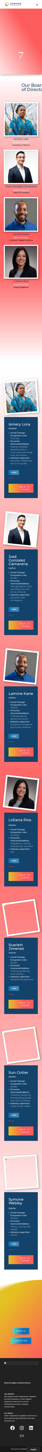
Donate (21, 1331)
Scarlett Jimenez (16, 947)
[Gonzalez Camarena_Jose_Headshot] (20, 543)
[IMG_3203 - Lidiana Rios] (19, 807)
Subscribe (21, 1341)
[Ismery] (22, 412)
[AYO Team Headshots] (19, 904)
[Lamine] (20, 680)
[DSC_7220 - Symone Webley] (20, 1159)
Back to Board (25, 488)
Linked (13, 472)
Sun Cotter (18, 1072)
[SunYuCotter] (19, 1032)
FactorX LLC (26, 1449)
